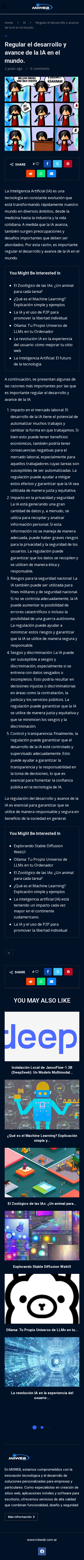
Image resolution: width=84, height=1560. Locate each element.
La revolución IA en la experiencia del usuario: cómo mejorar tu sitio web (43, 344)
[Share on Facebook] (47, 163)
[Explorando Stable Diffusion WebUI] (42, 1235)
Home (9, 22)
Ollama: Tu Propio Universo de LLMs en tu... (42, 1330)
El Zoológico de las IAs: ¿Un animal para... (42, 1204)
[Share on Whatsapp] (41, 173)
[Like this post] (37, 163)
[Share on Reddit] (30, 173)
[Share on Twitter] (57, 163)
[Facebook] (42, 1551)
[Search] (79, 7)
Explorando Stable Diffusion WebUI (42, 1267)
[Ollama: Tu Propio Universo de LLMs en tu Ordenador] (42, 1298)
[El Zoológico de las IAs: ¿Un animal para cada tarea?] (42, 1172)
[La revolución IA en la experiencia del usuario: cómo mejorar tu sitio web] (42, 1362)
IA (24, 22)
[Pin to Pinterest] (68, 163)
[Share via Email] (51, 173)
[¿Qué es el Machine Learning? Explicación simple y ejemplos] (42, 1104)
